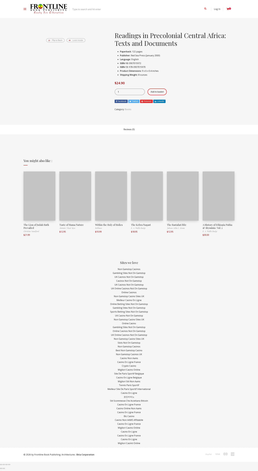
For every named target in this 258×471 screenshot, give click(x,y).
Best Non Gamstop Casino (129, 350)
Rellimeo (98, 228)
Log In (217, 9)
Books (128, 109)
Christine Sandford (31, 231)
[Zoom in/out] (9, 464)
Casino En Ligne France (129, 362)
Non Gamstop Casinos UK (129, 354)
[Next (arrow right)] (4, 468)
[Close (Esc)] (1, 464)
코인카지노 (129, 396)
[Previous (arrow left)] (1, 468)
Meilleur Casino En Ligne (129, 300)
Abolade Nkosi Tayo (67, 228)
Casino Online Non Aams (129, 408)
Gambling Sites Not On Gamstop (129, 273)
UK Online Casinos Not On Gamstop (129, 288)
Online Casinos (129, 292)
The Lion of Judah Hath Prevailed (36, 226)
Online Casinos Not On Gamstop (129, 331)
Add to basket (157, 92)
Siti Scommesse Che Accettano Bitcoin (129, 400)
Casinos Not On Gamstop (129, 280)
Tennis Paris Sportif (129, 385)
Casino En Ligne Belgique (129, 377)
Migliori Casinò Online (129, 443)
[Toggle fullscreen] (6, 464)
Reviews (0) (129, 129)
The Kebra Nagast (141, 224)
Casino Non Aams (129, 358)
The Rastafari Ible (176, 224)
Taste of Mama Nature (71, 224)
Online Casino (129, 323)
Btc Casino (129, 416)
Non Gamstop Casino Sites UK (129, 296)
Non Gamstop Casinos (129, 269)
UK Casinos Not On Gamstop (129, 276)
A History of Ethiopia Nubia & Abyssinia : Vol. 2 (217, 226)
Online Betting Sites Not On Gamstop (129, 304)
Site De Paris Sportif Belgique (129, 373)
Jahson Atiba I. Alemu (176, 228)
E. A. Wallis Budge (138, 228)
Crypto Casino (129, 365)
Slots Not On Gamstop (129, 342)
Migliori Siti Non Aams (129, 381)
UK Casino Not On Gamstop (129, 315)
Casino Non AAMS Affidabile (129, 419)
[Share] (4, 464)
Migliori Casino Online (129, 369)
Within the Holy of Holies (109, 224)
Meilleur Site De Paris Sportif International (129, 389)
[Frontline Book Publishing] (48, 9)
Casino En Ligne (129, 392)
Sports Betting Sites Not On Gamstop (129, 311)
